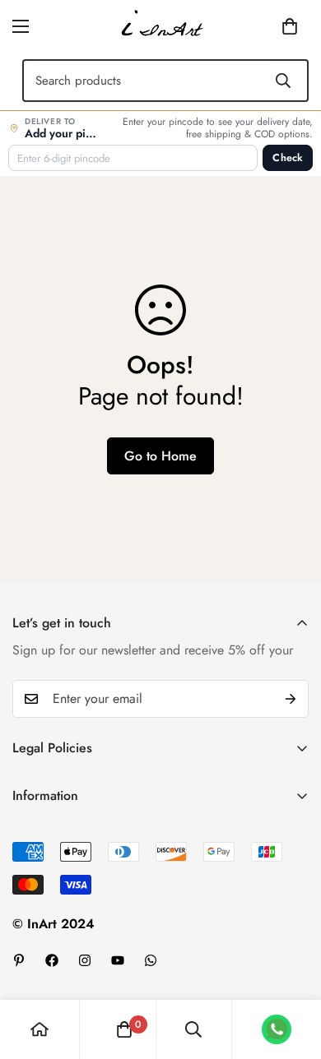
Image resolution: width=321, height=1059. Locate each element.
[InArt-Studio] (160, 26)
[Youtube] (117, 960)
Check (287, 157)
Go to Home (160, 455)
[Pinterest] (19, 960)
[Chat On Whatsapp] (150, 960)
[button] (264, 26)
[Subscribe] (290, 699)
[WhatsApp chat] (276, 1029)
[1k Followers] (51, 960)
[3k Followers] (84, 960)
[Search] (283, 80)
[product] (39, 1029)
